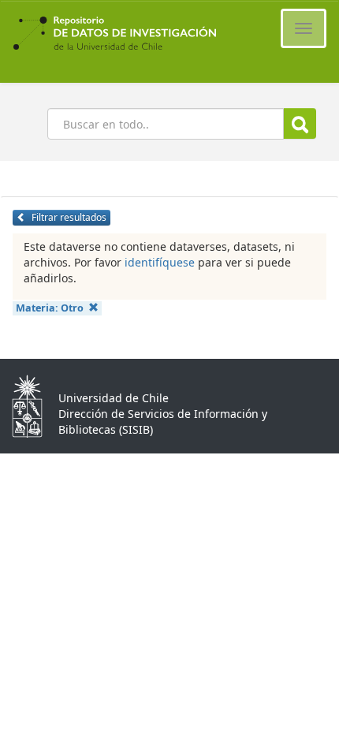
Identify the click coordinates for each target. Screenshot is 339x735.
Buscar (300, 123)
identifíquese (160, 262)
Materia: (50, 308)
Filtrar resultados (67, 217)
